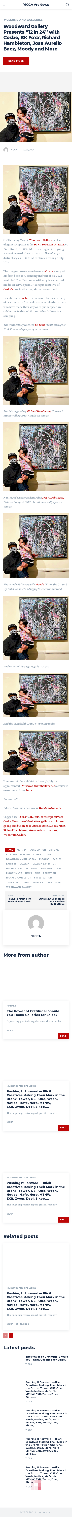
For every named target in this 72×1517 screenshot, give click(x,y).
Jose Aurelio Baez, (53, 497)
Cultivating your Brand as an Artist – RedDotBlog (51, 901)
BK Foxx (40, 324)
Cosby (49, 271)
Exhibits (11, 864)
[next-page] (11, 1335)
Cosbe (24, 298)
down (47, 854)
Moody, (39, 584)
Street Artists (43, 877)
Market (11, 1006)
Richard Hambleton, (39, 411)
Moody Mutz (57, 825)
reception (49, 873)
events (57, 859)
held (34, 868)
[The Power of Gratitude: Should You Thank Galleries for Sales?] (36, 981)
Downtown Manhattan (26, 821)
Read (63, 1036)
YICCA (14, 149)
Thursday (12, 882)
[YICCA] (6, 149)
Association (38, 850)
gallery (24, 864)
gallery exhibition (52, 821)
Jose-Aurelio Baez (37, 825)
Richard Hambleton (15, 830)
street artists (37, 830)
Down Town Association (49, 244)
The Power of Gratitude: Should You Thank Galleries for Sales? (33, 1013)
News (28, 873)
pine (37, 873)
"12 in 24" (22, 850)
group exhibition (14, 825)
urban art (51, 830)
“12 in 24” (22, 817)
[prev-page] (5, 1335)
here (29, 790)
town (25, 882)
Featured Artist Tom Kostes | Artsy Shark (19, 900)
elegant (44, 859)
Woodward (55, 882)
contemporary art (52, 817)
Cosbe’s (8, 289)
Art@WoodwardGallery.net (38, 786)
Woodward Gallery (40, 240)
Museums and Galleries (23, 20)
